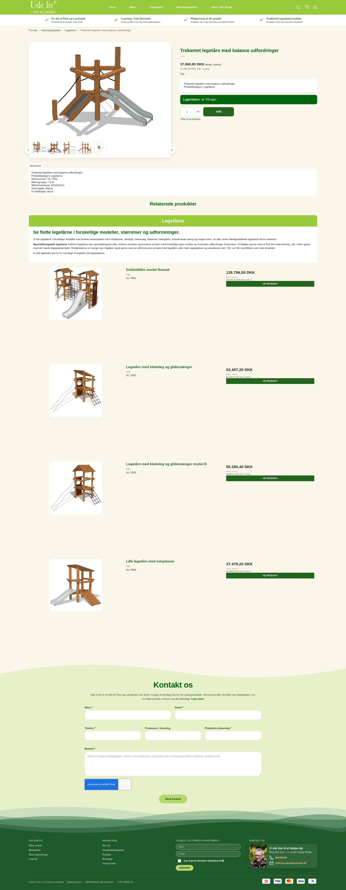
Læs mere (197, 698)
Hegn (133, 7)
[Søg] (298, 7)
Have (113, 7)
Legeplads (156, 7)
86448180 (281, 857)
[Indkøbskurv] (307, 7)
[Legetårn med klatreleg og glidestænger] (76, 411)
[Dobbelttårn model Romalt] (76, 314)
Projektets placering (218, 728)
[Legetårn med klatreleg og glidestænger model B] (76, 508)
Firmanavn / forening (157, 728)
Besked (90, 748)
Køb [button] (218, 111)
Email (179, 707)
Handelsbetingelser (113, 850)
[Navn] (208, 846)
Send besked (173, 798)
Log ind (33, 858)
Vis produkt (270, 284)
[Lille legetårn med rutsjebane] (76, 605)
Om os (106, 845)
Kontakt (106, 854)
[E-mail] (208, 853)
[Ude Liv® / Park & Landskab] (43, 7)
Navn (89, 707)
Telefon (90, 728)
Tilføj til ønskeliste (190, 119)
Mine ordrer (35, 845)
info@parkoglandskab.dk (291, 863)
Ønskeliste (35, 850)
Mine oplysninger (38, 854)
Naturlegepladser (187, 7)
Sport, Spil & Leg (221, 7)
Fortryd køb (109, 863)
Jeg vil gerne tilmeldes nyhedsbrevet (202, 861)
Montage (107, 858)
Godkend (184, 868)
